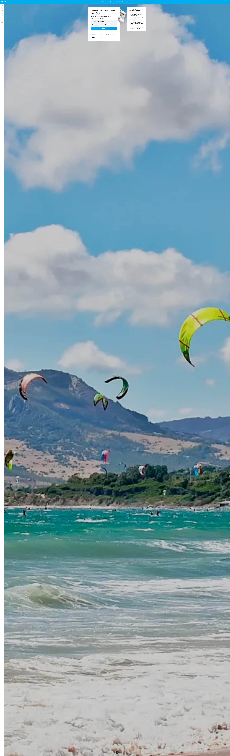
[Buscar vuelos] (2, 5)
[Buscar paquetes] (2, 13)
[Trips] (2, 19)
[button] (2, 2)
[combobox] (97, 18)
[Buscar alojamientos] (2, 8)
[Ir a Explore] (2, 15)
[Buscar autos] (2, 10)
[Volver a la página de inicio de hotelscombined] (9, 1)
